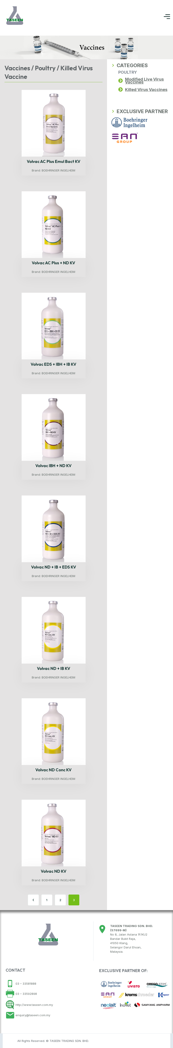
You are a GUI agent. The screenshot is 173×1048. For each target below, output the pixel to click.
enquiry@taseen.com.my (32, 1015)
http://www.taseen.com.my (34, 1005)
